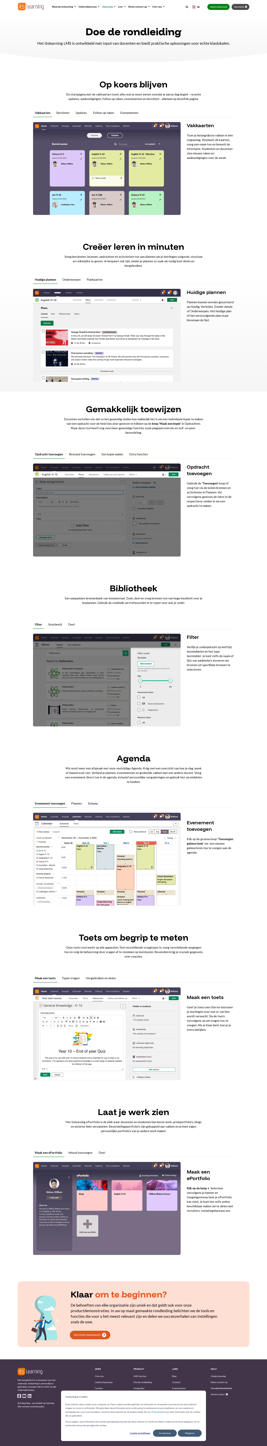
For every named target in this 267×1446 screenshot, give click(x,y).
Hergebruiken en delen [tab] (101, 978)
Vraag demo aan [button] (218, 7)
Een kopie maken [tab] (112, 454)
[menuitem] (75, 7)
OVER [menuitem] (98, 1369)
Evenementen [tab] (129, 112)
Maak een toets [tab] (45, 978)
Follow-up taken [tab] (103, 112)
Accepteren (165, 1433)
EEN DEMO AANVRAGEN (87, 1335)
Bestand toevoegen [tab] (82, 454)
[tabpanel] (133, 170)
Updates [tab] (81, 112)
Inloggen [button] (239, 7)
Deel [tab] (71, 624)
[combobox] (196, 7)
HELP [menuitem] (214, 1369)
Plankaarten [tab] (95, 279)
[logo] (30, 1371)
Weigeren (190, 1433)
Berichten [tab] (62, 112)
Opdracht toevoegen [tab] (49, 454)
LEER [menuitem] (175, 1369)
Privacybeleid (157, 1412)
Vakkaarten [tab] (42, 112)
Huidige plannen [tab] (45, 279)
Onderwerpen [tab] (71, 279)
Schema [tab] (93, 803)
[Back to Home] (31, 6)
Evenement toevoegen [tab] (50, 803)
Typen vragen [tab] (71, 978)
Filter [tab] (38, 624)
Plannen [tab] (76, 803)
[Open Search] (187, 6)
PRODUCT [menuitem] (139, 1369)
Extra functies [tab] (138, 454)
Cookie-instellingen (140, 1433)
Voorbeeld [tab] (55, 624)
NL (198, 6)
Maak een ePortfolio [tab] (48, 1152)
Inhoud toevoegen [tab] (80, 1152)
